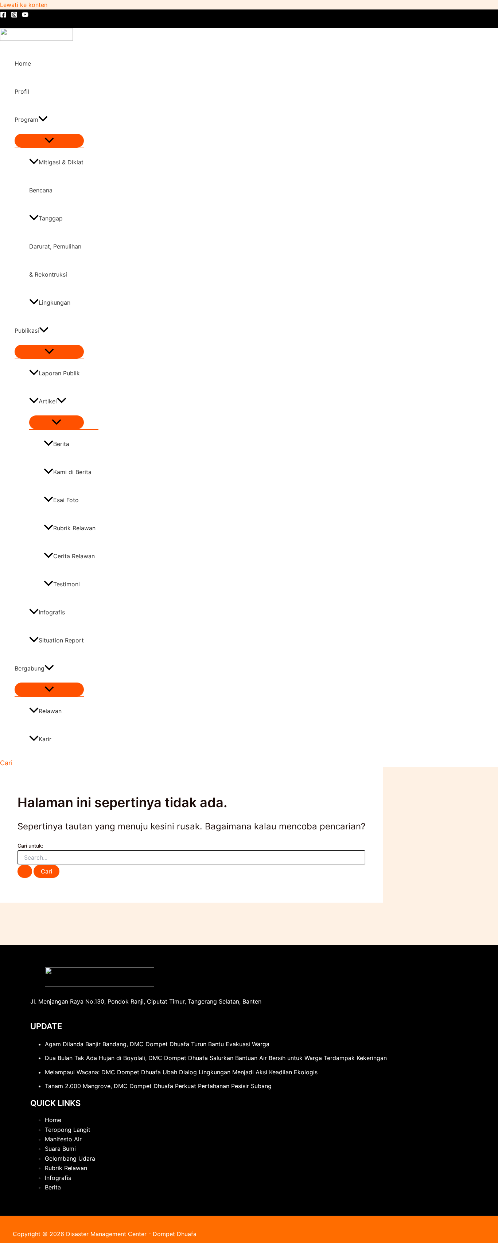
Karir (45, 739)
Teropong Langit (67, 1129)
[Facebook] (3, 15)
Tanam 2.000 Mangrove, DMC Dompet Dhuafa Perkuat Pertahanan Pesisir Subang (158, 1086)
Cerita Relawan (74, 556)
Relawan (50, 711)
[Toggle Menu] (49, 141)
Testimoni (66, 584)
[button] (43, 120)
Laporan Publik (59, 373)
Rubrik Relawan (74, 528)
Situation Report (61, 640)
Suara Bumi (60, 1148)
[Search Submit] (24, 871)
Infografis (52, 612)
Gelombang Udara (70, 1158)
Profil (22, 91)
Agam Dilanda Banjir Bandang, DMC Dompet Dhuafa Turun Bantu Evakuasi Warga (157, 1044)
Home (23, 63)
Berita (61, 443)
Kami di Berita (72, 472)
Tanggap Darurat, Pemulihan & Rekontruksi (55, 246)
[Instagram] (14, 15)
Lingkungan (54, 302)
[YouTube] (25, 15)
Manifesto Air (63, 1139)
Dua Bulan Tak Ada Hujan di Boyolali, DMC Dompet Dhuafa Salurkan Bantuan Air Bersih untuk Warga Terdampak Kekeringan (216, 1058)
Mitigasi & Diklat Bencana (56, 176)
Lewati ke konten (23, 4)
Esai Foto (66, 500)
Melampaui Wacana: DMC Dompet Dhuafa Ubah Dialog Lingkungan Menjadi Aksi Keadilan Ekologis (181, 1072)
